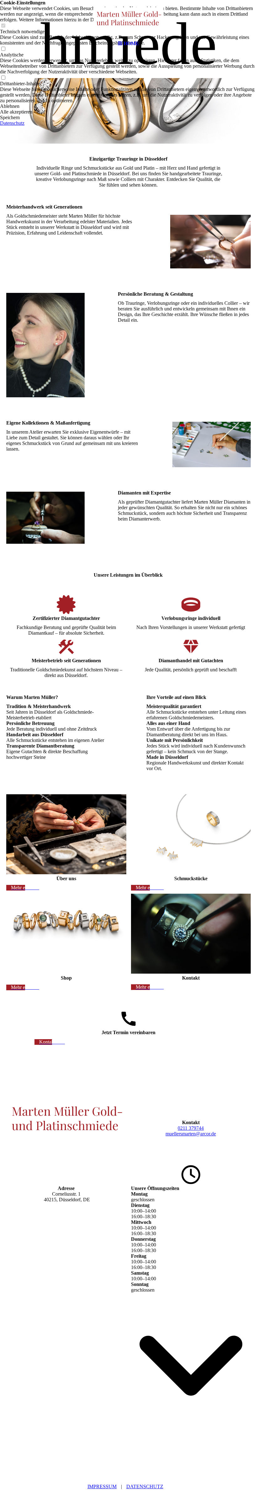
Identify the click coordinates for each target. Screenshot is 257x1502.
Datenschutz (144, 1486)
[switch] (3, 78)
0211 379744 (191, 1128)
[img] (128, 18)
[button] (128, 106)
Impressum (102, 1486)
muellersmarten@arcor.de (190, 1133)
